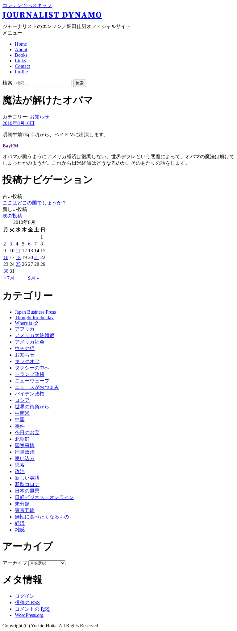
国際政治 (25, 452)
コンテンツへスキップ (27, 5)
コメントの (32, 609)
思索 (20, 465)
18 (18, 257)
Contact (22, 66)
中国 (20, 419)
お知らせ (39, 116)
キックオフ (27, 361)
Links (20, 60)
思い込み (25, 458)
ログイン (25, 596)
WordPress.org (29, 615)
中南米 (22, 413)
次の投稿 (12, 215)
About (21, 49)
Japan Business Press (35, 312)
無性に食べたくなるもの (42, 516)
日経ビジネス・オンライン (44, 497)
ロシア (22, 400)
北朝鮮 (22, 439)
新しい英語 (27, 477)
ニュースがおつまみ (37, 387)
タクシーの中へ (32, 367)
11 (18, 250)
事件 (20, 426)
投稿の (27, 602)
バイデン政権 (29, 393)
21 (36, 257)
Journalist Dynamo (52, 15)
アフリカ (25, 329)
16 (5, 257)
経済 (20, 523)
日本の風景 (27, 490)
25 (18, 264)
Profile (21, 71)
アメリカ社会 (29, 341)
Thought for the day (34, 317)
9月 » (33, 278)
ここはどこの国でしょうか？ (34, 202)
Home (21, 44)
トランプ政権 (29, 374)
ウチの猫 (25, 348)
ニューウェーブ (32, 380)
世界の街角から (32, 406)
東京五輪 (25, 510)
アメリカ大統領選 (34, 335)
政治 (20, 471)
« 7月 (9, 278)
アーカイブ (14, 563)
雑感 (20, 529)
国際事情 (25, 445)
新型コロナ (27, 484)
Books (21, 55)
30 (5, 271)
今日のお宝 (27, 432)
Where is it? (26, 323)
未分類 (22, 503)
